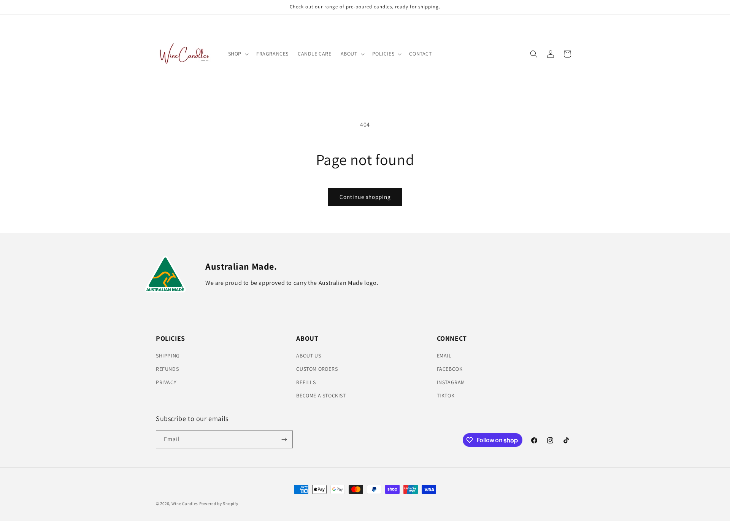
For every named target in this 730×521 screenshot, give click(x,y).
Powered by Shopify (218, 503)
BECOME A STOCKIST (321, 395)
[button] (238, 54)
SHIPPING (168, 355)
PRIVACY (166, 382)
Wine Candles (184, 503)
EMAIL (444, 355)
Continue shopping (365, 196)
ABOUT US (308, 355)
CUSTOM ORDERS (317, 368)
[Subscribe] (284, 439)
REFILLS (306, 382)
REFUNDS (167, 368)
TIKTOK (446, 395)
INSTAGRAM (451, 382)
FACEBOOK (450, 368)
